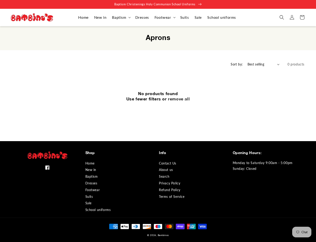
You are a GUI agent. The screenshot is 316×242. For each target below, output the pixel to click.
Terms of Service (172, 197)
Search (164, 176)
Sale (88, 203)
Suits (89, 197)
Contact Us (167, 163)
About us (166, 170)
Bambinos (163, 235)
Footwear (92, 190)
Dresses (91, 183)
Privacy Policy (169, 183)
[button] (120, 17)
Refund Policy (169, 190)
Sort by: (237, 64)
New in (90, 170)
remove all (179, 98)
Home (90, 163)
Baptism (91, 176)
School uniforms (98, 210)
